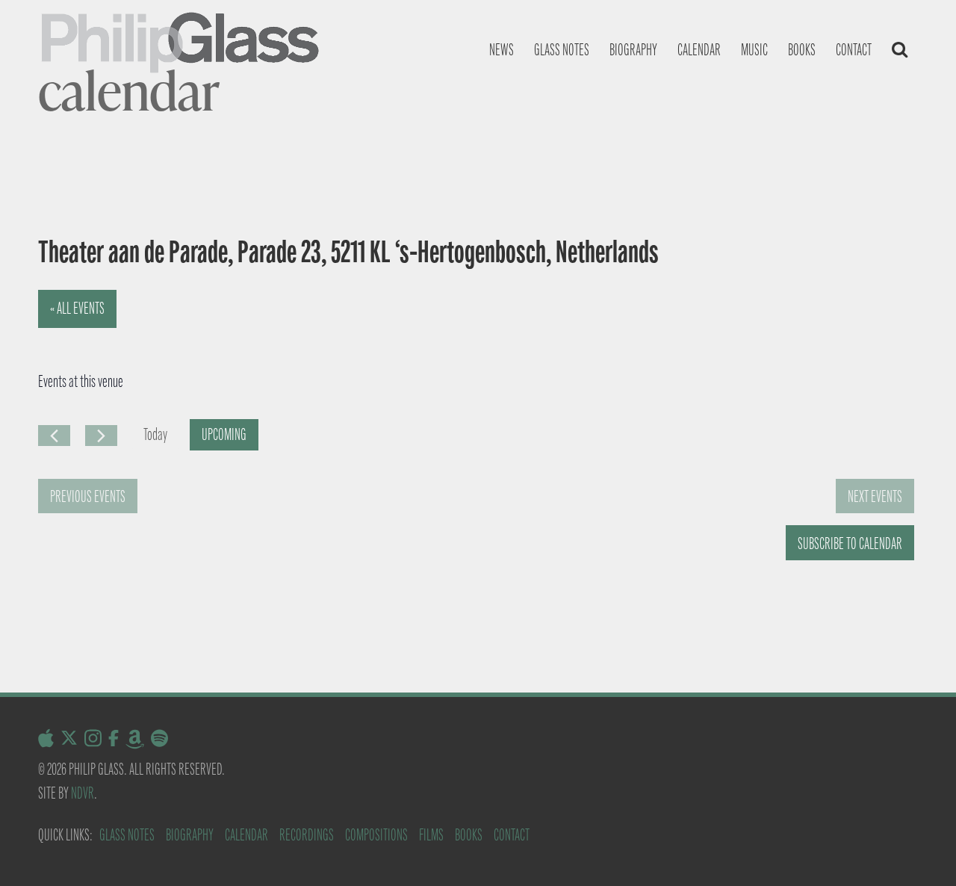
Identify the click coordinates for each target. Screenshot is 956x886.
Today (155, 434)
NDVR (82, 793)
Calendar (699, 49)
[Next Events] (101, 435)
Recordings (306, 834)
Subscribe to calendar (850, 543)
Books (802, 49)
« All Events (77, 308)
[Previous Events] (54, 435)
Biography (633, 49)
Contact (854, 49)
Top (920, 850)
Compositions (376, 834)
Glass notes (561, 49)
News (501, 49)
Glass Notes (127, 834)
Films (431, 834)
